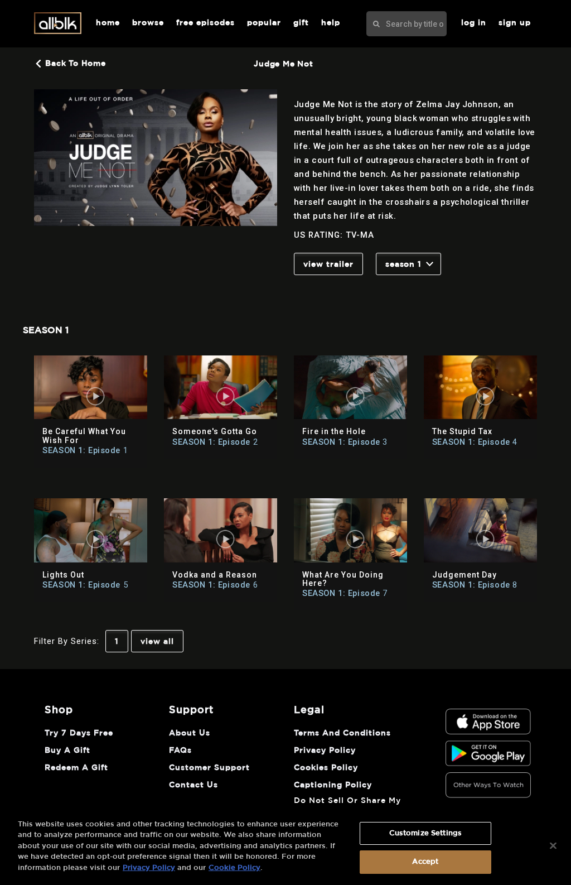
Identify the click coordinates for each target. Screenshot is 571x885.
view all (157, 642)
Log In (473, 23)
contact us (193, 785)
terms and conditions (342, 733)
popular (264, 23)
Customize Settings (425, 833)
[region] (285, 846)
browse (148, 23)
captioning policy (333, 785)
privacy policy (325, 750)
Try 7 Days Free (79, 733)
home (108, 23)
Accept (425, 861)
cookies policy (326, 768)
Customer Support (209, 768)
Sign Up (515, 23)
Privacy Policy (149, 868)
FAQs (180, 750)
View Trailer (328, 264)
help (330, 23)
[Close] (553, 845)
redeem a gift (76, 768)
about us (189, 733)
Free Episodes (205, 23)
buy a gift (67, 750)
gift (301, 23)
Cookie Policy (234, 868)
